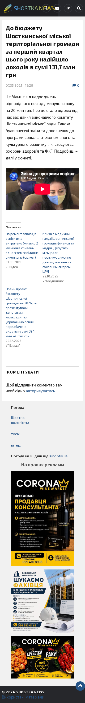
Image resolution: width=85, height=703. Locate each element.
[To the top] (80, 686)
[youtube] (57, 8)
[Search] (79, 8)
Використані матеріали (23, 697)
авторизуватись (40, 390)
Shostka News (30, 692)
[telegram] (68, 8)
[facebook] (46, 8)
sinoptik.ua (58, 456)
